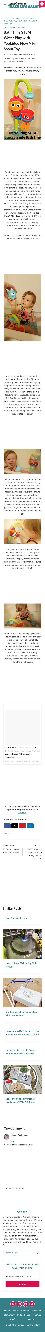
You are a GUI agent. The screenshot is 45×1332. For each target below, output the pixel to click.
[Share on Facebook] (7, 825)
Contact (32, 1319)
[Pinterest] (25, 1304)
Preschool (36, 1310)
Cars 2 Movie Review (16, 918)
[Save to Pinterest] (22, 825)
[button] (42, 4)
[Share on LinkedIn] (30, 825)
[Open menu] (5, 5)
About (15, 1310)
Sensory (25, 1310)
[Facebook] (13, 1304)
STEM (7, 834)
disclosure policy (10, 61)
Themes (37, 1315)
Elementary (9, 1315)
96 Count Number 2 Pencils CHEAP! (11, 849)
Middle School (23, 1315)
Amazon (22, 812)
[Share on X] (14, 825)
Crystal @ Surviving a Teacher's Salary (20, 54)
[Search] (38, 1252)
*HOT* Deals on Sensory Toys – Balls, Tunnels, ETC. (34, 852)
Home (7, 1310)
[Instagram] (19, 1304)
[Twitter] (32, 1304)
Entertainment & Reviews (14, 28)
